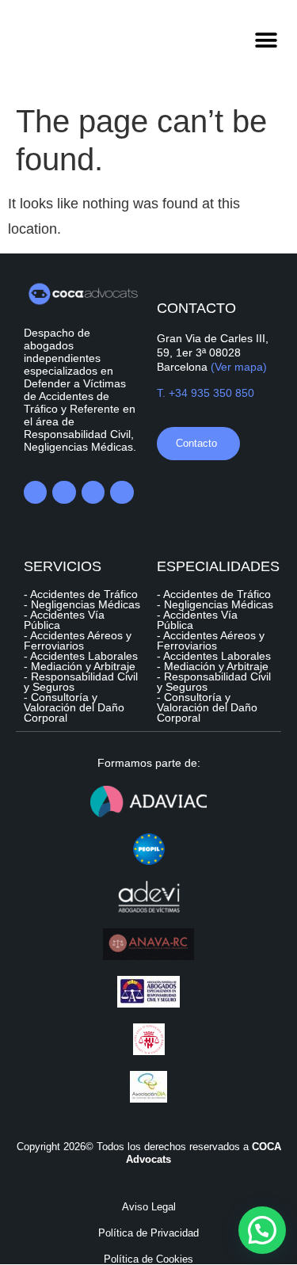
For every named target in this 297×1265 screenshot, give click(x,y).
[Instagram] (121, 492)
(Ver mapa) (239, 366)
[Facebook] (93, 492)
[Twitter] (63, 492)
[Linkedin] (35, 492)
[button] (266, 40)
